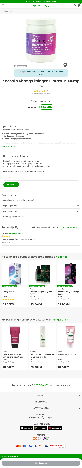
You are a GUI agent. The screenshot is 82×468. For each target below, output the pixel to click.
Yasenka (62, 256)
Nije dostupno (41, 463)
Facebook (35, 417)
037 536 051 (41, 385)
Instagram (48, 417)
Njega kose (60, 319)
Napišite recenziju (70, 227)
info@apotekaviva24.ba (60, 385)
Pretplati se (11, 184)
